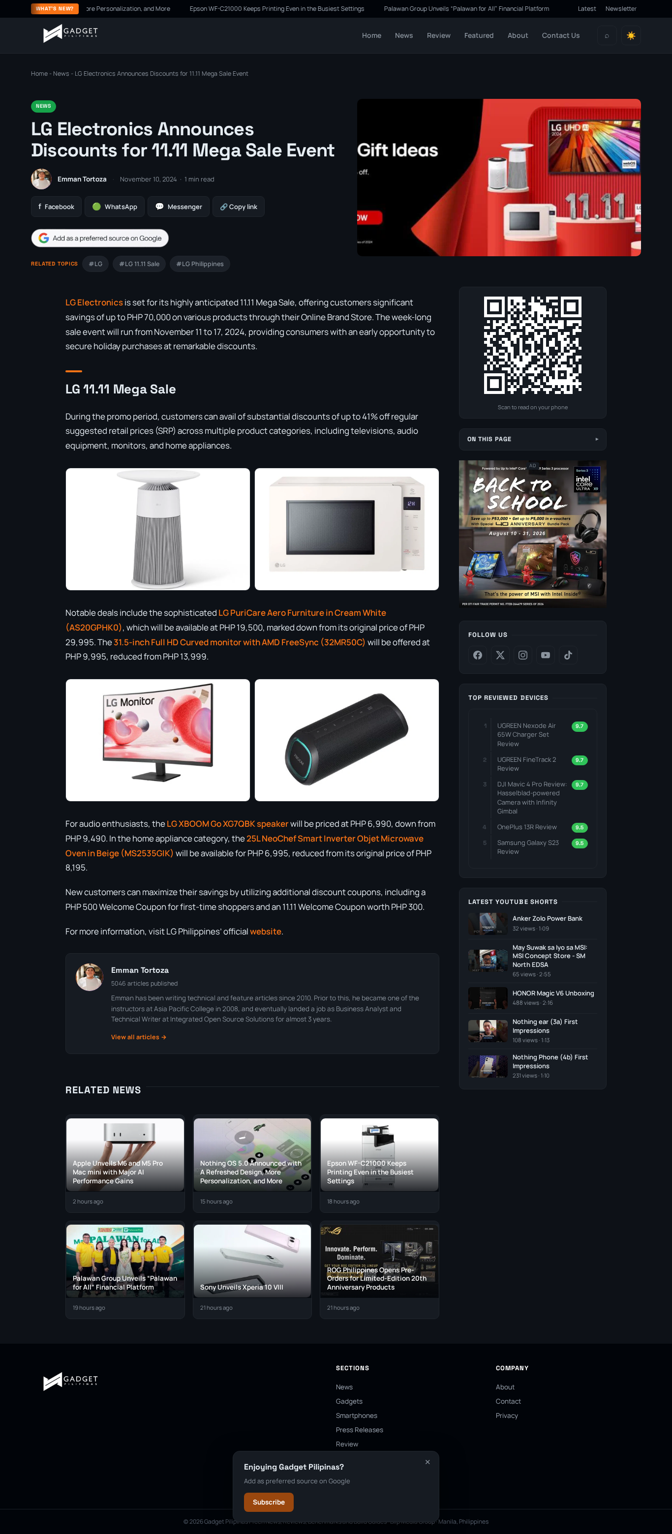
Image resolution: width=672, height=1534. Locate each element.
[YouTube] (545, 655)
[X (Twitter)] (500, 655)
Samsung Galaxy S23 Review (528, 847)
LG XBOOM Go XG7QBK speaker (228, 823)
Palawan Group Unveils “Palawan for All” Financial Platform (432, 8)
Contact (508, 1401)
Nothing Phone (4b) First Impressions (550, 1061)
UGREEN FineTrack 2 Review (526, 764)
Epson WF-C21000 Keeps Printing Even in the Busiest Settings (242, 8)
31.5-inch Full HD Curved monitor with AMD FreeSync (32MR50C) (240, 642)
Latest (587, 8)
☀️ (631, 35)
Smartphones (356, 1415)
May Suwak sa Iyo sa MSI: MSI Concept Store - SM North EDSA (550, 956)
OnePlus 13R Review (527, 826)
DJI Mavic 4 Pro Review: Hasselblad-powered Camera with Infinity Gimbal (532, 797)
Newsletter (621, 8)
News (404, 35)
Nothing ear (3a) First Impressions (545, 1026)
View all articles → (139, 1037)
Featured (479, 35)
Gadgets (349, 1401)
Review (439, 35)
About (518, 35)
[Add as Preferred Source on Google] (100, 238)
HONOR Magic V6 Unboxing (553, 993)
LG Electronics (94, 302)
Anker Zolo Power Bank (547, 918)
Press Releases (359, 1429)
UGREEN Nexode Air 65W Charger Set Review (526, 734)
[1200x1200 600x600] (533, 606)
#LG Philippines (200, 264)
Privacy (507, 1415)
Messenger (178, 206)
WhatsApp (114, 206)
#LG (95, 264)
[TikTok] (568, 655)
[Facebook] (477, 655)
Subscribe (269, 1502)
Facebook (56, 206)
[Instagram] (523, 655)
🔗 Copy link (238, 206)
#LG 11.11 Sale (139, 264)
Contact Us (561, 35)
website (265, 931)
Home (371, 35)
